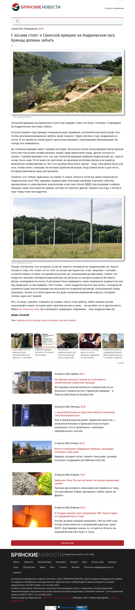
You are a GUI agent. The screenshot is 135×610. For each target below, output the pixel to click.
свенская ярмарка (49, 320)
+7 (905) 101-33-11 (65, 597)
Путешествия (29, 567)
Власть (16, 562)
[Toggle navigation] (17, 21)
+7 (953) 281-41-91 (49, 597)
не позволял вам (29, 309)
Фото (52, 567)
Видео (42, 567)
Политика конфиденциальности (98, 567)
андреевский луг (24, 320)
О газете (63, 567)
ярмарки (72, 320)
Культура (112, 562)
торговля (63, 320)
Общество (28, 562)
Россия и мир (97, 562)
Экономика (61, 562)
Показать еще (67, 543)
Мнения (74, 562)
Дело (84, 562)
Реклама (75, 567)
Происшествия (44, 562)
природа (36, 320)
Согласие (17, 572)
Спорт (15, 567)
